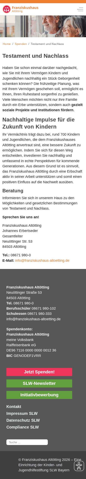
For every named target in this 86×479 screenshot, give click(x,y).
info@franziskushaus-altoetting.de (42, 261)
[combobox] (27, 442)
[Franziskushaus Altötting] (32, 9)
